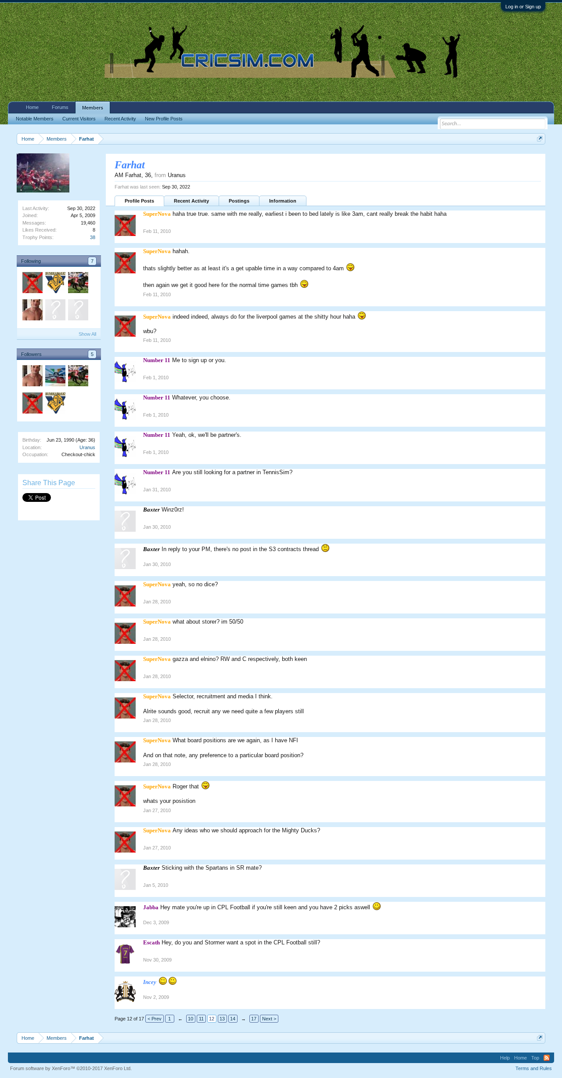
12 (211, 1018)
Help (505, 1057)
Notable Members (35, 118)
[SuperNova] (32, 284)
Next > (269, 1018)
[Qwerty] (54, 311)
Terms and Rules (533, 1068)
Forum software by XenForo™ (71, 1068)
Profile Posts (139, 200)
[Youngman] (77, 311)
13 (222, 1018)
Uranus (87, 447)
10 (190, 1018)
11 (201, 1018)
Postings (239, 200)
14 (232, 1018)
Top (535, 1057)
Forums (60, 107)
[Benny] (32, 311)
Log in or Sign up (523, 6)
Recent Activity (191, 200)
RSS (547, 1058)
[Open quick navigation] (540, 139)
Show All (87, 334)
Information (282, 200)
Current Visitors (79, 118)
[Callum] (54, 377)
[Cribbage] (54, 284)
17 (253, 1018)
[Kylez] (77, 284)
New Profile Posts (164, 118)
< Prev (155, 1018)
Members (92, 107)
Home (32, 107)
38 (92, 237)
